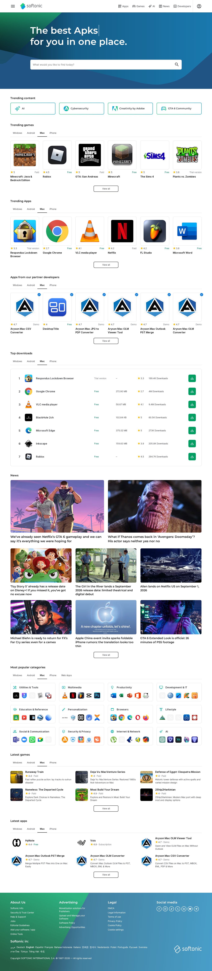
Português (123, 947)
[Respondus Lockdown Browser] (114, 717)
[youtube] (190, 908)
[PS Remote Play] (186, 717)
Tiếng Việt (34, 951)
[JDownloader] (138, 739)
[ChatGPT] (162, 739)
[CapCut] (89, 695)
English (30, 947)
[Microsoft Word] (114, 695)
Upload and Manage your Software (72, 917)
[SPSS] (170, 695)
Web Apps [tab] (66, 675)
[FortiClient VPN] (73, 739)
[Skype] (48, 739)
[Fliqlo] (81, 717)
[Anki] (32, 717)
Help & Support (18, 917)
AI (154, 6)
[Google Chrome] (122, 717)
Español (39, 947)
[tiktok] (171, 908)
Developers (184, 6)
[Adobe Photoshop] (97, 695)
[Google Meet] (40, 739)
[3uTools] (24, 695)
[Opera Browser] (138, 717)
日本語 (85, 947)
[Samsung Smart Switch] (89, 717)
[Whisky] (170, 717)
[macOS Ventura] (195, 695)
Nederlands (103, 947)
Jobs (12, 921)
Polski (113, 947)
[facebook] (159, 908)
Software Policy (67, 923)
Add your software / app (22, 929)
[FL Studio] (81, 695)
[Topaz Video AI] (170, 739)
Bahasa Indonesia (63, 947)
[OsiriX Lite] (162, 717)
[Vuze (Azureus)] (130, 739)
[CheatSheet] (40, 695)
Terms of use (114, 917)
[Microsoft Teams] (16, 739)
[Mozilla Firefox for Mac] (146, 717)
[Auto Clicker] (65, 717)
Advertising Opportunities (72, 927)
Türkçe (24, 951)
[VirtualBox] (73, 717)
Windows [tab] (17, 133)
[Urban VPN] (89, 739)
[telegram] (196, 908)
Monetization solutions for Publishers (72, 910)
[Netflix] (73, 695)
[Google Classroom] (16, 717)
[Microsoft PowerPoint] (130, 695)
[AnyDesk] (162, 695)
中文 (42, 951)
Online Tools (16, 934)
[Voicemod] (178, 739)
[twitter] (177, 908)
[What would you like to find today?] (177, 65)
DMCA (111, 908)
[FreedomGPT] (186, 739)
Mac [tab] (42, 133)
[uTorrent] (114, 739)
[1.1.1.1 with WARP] (81, 739)
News (166, 6)
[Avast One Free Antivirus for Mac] (65, 739)
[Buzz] (195, 717)
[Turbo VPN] (97, 739)
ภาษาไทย (14, 951)
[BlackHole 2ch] (16, 695)
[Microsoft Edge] (130, 717)
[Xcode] (178, 695)
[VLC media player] (65, 695)
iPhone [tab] (53, 133)
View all (106, 188)
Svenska (143, 947)
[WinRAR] (32, 695)
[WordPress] (178, 717)
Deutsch (21, 947)
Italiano (77, 947)
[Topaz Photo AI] (195, 739)
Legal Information (117, 912)
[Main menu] (13, 6)
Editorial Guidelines (19, 925)
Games (140, 6)
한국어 (93, 947)
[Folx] (146, 739)
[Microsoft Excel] (122, 695)
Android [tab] (31, 133)
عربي (12, 947)
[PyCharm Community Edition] (186, 695)
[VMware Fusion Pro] (48, 695)
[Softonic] (31, 6)
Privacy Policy (115, 921)
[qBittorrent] (122, 739)
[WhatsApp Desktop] (32, 739)
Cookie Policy (115, 925)
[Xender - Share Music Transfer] (97, 717)
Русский (133, 947)
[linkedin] (183, 908)
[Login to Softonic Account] (199, 6)
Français (49, 947)
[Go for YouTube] (24, 717)
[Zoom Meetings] (24, 739)
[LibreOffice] (146, 695)
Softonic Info (16, 908)
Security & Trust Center (22, 912)
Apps (125, 6)
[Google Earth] (40, 717)
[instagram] (165, 908)
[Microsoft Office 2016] (138, 695)
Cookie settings (116, 929)
